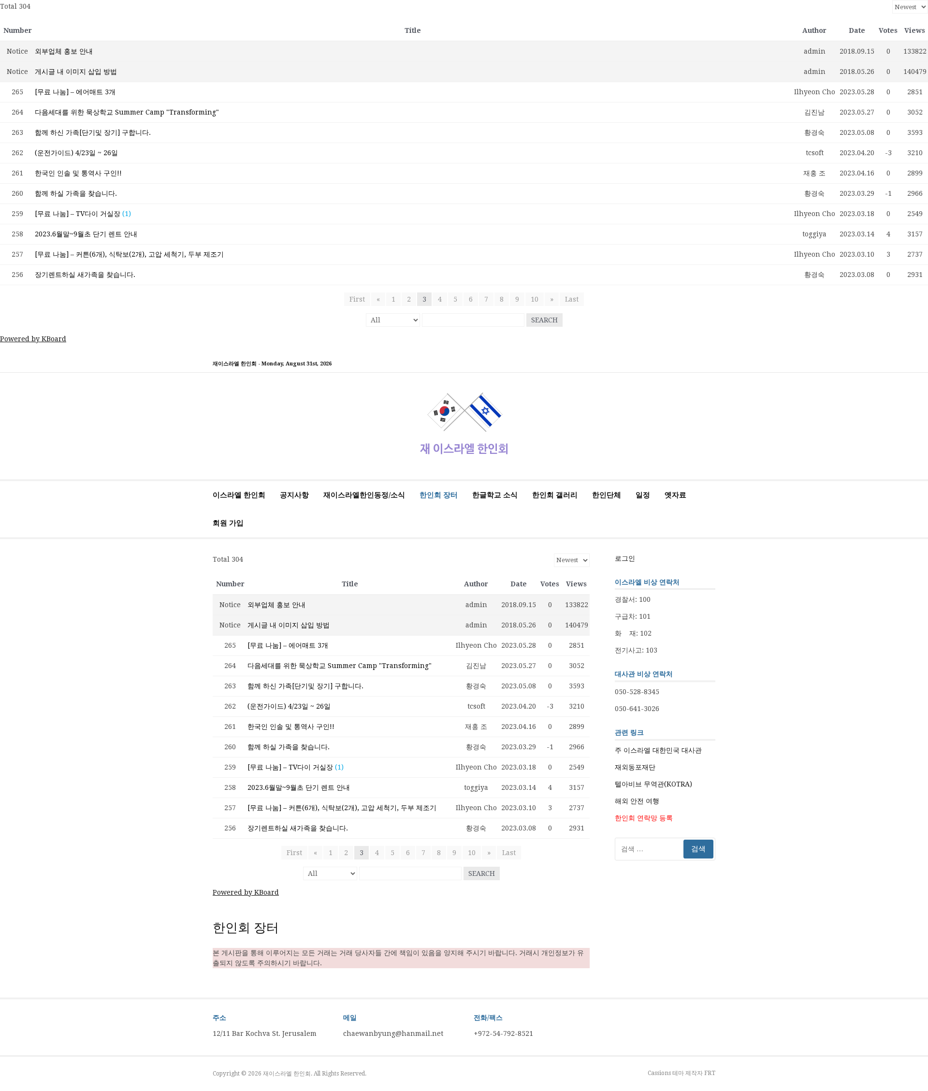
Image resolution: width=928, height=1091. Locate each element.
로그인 (625, 558)
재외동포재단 (635, 767)
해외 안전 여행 (637, 801)
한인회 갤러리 (555, 495)
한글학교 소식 (495, 495)
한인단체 (606, 495)
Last (572, 299)
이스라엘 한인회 (239, 495)
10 (534, 299)
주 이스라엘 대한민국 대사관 (658, 750)
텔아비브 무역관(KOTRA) (653, 784)
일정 (643, 495)
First (357, 299)
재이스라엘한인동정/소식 (364, 495)
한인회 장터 (439, 495)
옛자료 (675, 495)
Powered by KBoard (33, 339)
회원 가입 (228, 523)
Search (544, 320)
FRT (709, 1073)
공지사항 (294, 495)
